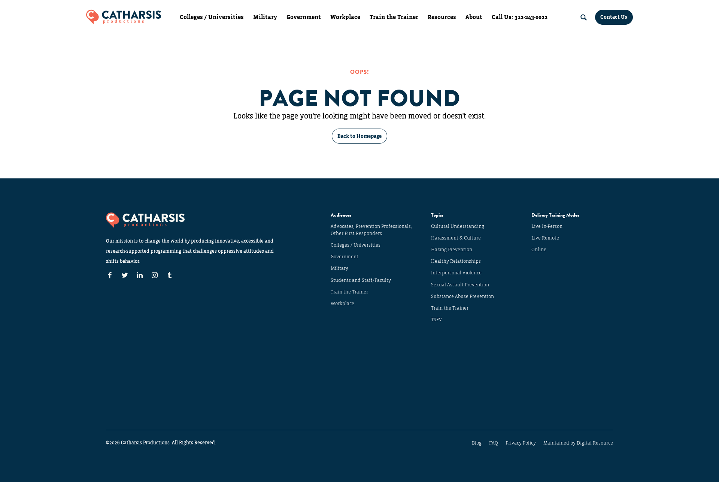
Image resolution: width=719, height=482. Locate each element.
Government (303, 17)
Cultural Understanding (457, 226)
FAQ (493, 443)
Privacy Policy (521, 443)
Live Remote (545, 238)
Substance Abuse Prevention (462, 296)
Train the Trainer (394, 17)
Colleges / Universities (212, 17)
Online (538, 249)
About (473, 17)
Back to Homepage (359, 136)
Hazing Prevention (451, 249)
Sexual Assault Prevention (460, 284)
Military (265, 17)
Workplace (345, 17)
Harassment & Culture (456, 238)
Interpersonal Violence (456, 272)
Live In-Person (546, 226)
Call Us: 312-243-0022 (519, 17)
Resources (442, 17)
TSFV (436, 319)
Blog (477, 443)
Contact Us (613, 17)
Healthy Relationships (456, 261)
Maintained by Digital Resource (578, 443)
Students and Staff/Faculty (361, 280)
